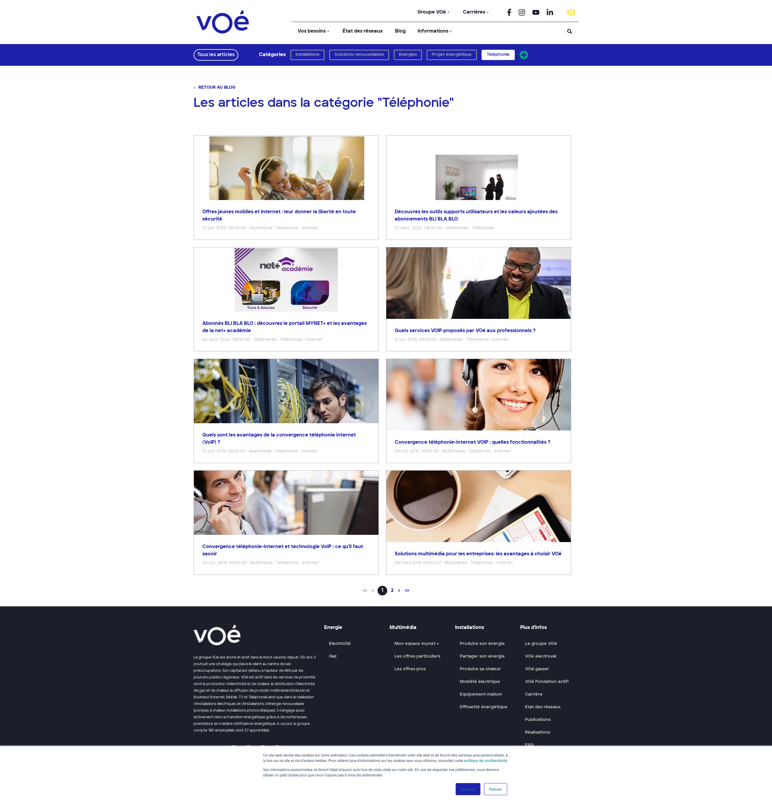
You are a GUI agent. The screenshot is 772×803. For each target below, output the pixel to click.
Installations (307, 54)
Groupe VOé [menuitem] (431, 12)
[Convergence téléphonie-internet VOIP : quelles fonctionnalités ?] (478, 411)
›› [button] (407, 590)
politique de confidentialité (485, 760)
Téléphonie (498, 54)
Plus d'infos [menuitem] (533, 627)
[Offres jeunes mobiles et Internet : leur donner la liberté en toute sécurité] (286, 188)
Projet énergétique (452, 54)
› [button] (399, 590)
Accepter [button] (468, 789)
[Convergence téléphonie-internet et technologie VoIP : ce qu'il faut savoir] (286, 522)
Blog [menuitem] (400, 31)
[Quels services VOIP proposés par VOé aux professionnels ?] (478, 299)
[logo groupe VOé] (222, 21)
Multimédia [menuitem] (403, 627)
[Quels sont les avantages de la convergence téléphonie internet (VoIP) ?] (286, 411)
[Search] (569, 31)
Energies (408, 54)
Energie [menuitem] (333, 627)
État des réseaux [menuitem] (363, 31)
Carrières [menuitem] (474, 12)
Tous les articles (216, 54)
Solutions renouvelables (359, 54)
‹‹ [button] (365, 590)
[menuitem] (509, 12)
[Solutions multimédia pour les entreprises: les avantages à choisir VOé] (478, 522)
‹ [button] (373, 590)
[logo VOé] (255, 635)
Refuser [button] (495, 789)
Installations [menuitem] (469, 627)
